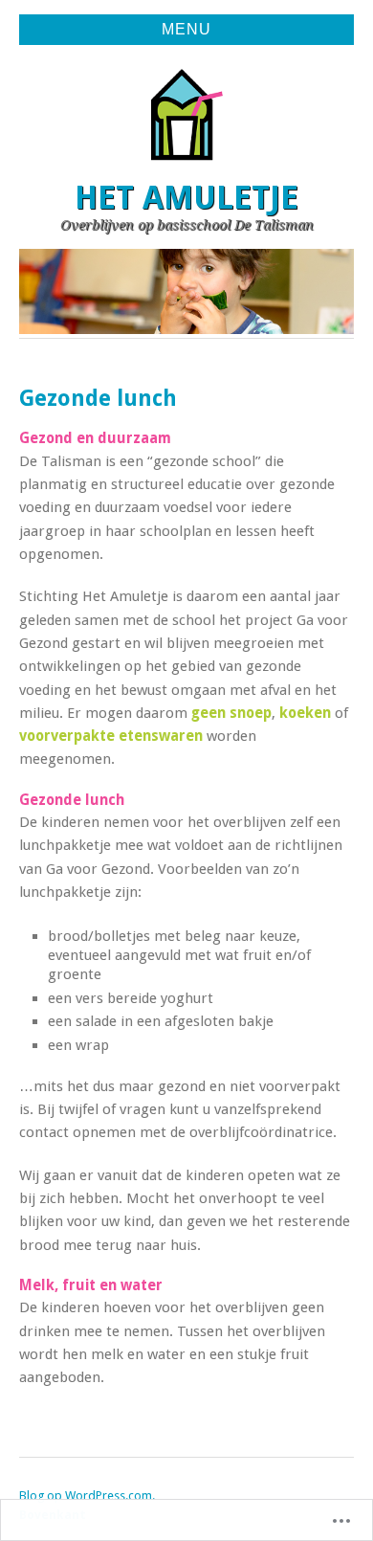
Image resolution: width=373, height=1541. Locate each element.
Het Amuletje (186, 197)
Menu (186, 29)
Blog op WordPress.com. (87, 1495)
